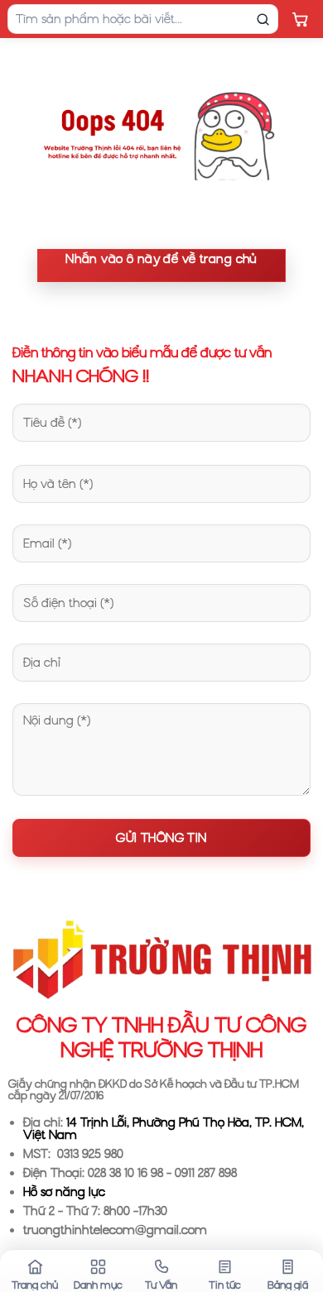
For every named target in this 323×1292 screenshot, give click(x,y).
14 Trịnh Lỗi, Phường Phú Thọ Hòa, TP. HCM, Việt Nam (163, 1128)
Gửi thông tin (161, 837)
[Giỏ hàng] (300, 19)
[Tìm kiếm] (262, 19)
